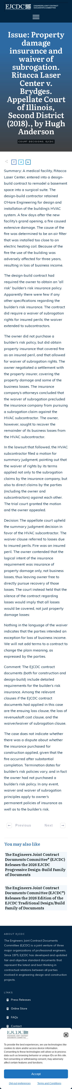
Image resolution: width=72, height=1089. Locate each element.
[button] (66, 1035)
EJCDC (50, 141)
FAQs (14, 1017)
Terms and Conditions (49, 1083)
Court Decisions (31, 141)
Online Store (19, 1008)
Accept (36, 1074)
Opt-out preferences (20, 1083)
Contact (16, 1026)
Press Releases (21, 999)
